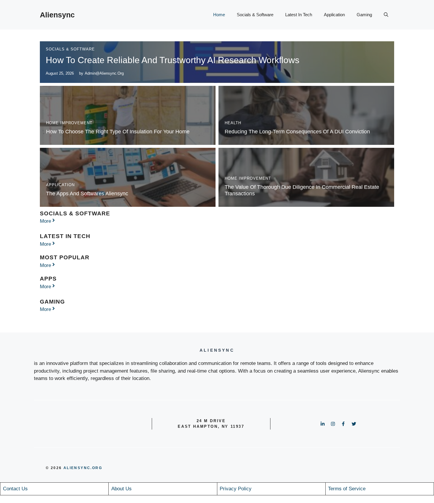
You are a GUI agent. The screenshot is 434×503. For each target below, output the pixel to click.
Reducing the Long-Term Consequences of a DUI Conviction (297, 132)
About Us (121, 488)
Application (334, 14)
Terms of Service (347, 488)
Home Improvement (69, 123)
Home (219, 14)
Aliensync (57, 15)
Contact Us (15, 488)
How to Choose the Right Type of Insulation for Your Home (118, 132)
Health (233, 123)
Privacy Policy (236, 488)
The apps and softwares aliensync (87, 193)
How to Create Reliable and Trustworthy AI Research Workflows (172, 60)
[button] (386, 15)
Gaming (364, 14)
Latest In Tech (298, 14)
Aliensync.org (82, 468)
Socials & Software (255, 14)
